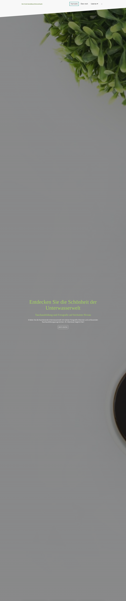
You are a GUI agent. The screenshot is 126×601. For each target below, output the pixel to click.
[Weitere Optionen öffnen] (102, 4)
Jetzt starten (63, 327)
